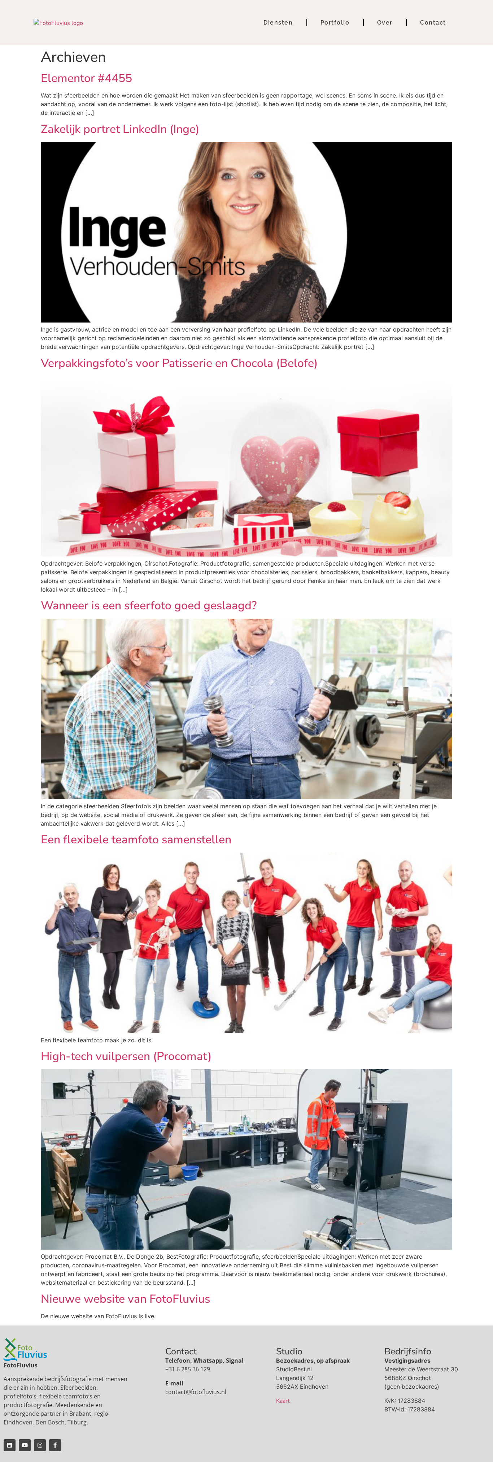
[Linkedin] (10, 1445)
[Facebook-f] (55, 1445)
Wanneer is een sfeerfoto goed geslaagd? (149, 605)
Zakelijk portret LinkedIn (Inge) (120, 129)
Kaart (283, 1401)
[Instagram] (40, 1445)
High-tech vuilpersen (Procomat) (126, 1056)
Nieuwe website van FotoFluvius (125, 1299)
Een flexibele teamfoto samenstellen (136, 839)
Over (385, 22)
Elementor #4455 (86, 78)
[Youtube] (25, 1445)
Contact (433, 22)
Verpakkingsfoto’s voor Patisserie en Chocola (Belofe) (179, 363)
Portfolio (335, 22)
